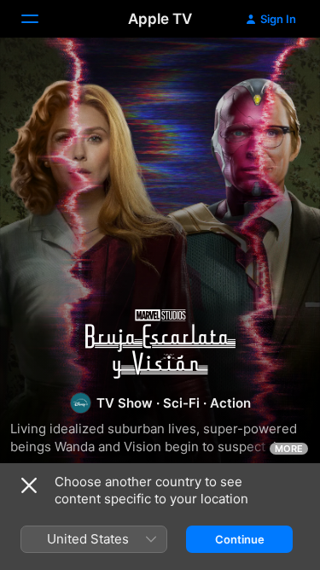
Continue (240, 539)
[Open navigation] (40, 19)
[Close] (29, 485)
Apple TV (160, 18)
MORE (289, 449)
